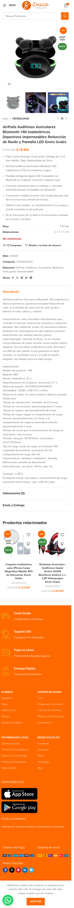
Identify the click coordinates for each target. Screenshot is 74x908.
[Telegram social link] (31, 277)
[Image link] (18, 855)
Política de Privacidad (13, 761)
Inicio (6, 118)
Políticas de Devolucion (51, 716)
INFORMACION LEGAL (15, 737)
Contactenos (45, 722)
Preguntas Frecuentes (50, 704)
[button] (8, 900)
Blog (40, 767)
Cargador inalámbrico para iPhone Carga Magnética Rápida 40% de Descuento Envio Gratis (19, 571)
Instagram (43, 749)
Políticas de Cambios (49, 710)
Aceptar (35, 901)
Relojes (5, 716)
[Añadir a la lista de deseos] (28, 535)
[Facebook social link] (13, 277)
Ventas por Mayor (11, 722)
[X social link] (17, 277)
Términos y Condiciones (15, 749)
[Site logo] (35, 5)
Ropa (4, 704)
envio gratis (9, 271)
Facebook (43, 743)
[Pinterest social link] (22, 277)
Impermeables (25, 271)
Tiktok (41, 755)
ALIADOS (7, 692)
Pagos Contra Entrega (14, 755)
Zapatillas (6, 698)
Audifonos (31, 267)
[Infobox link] (35, 616)
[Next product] (66, 119)
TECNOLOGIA (20, 118)
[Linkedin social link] (26, 277)
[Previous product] (58, 119)
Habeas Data (8, 767)
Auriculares (44, 267)
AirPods (20, 267)
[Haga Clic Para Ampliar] (9, 84)
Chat (40, 698)
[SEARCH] (65, 16)
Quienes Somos (10, 743)
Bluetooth (58, 267)
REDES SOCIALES (48, 737)
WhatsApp (43, 761)
